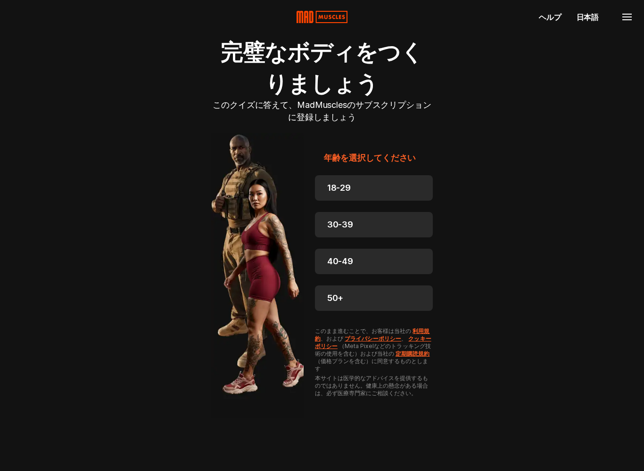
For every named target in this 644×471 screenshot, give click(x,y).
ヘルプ (550, 17)
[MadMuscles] (322, 16)
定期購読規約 (412, 353)
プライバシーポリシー (373, 338)
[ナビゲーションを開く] (627, 17)
